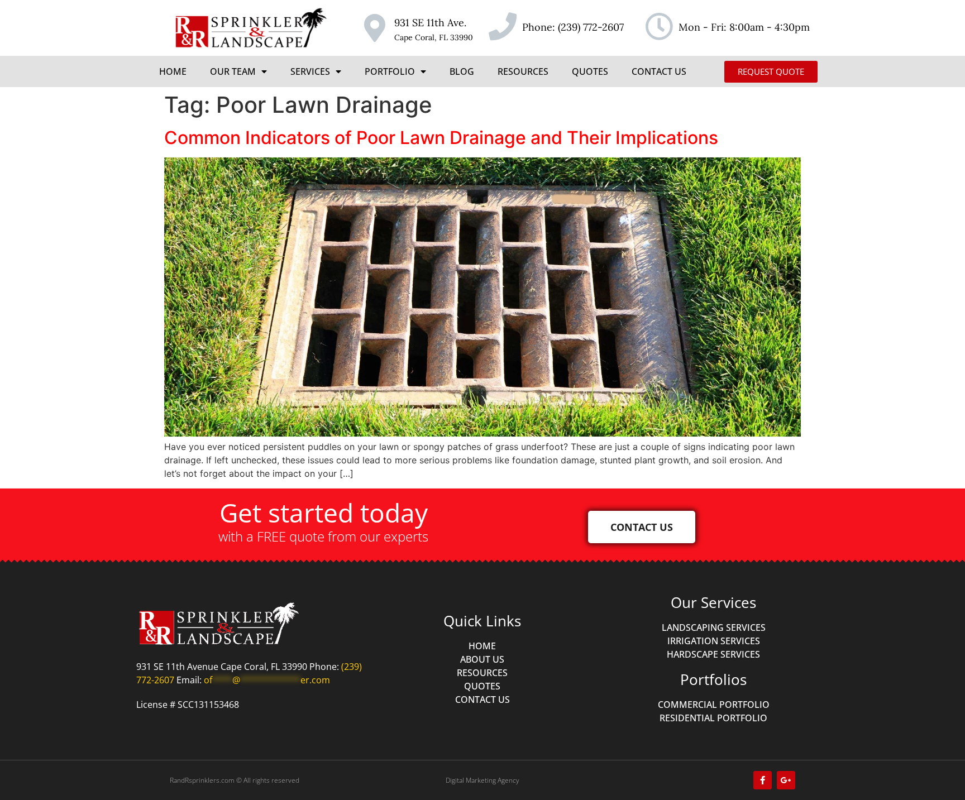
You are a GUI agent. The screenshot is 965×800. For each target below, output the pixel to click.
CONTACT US (659, 71)
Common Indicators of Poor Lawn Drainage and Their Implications (441, 137)
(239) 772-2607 (591, 27)
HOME (173, 71)
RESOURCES (523, 71)
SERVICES (310, 71)
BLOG (462, 71)
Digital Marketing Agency (482, 780)
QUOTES (590, 71)
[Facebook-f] (762, 780)
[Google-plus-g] (786, 780)
